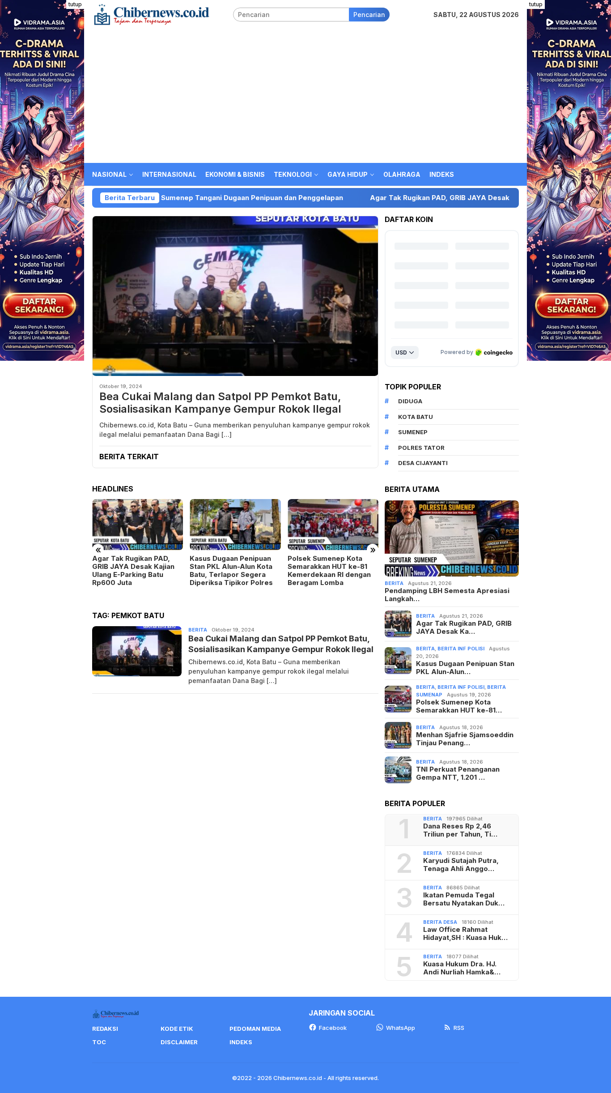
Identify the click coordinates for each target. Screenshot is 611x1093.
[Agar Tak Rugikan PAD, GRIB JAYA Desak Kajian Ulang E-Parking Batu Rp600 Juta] (137, 524)
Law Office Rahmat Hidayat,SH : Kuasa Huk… (465, 934)
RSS (459, 1027)
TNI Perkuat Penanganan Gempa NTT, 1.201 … (458, 773)
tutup (75, 4)
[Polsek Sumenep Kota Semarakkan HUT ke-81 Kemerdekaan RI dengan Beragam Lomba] (333, 524)
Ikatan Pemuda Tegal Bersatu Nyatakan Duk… (464, 899)
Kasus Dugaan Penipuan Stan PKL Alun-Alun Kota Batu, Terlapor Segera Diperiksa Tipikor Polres (231, 571)
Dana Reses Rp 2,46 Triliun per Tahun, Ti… (460, 830)
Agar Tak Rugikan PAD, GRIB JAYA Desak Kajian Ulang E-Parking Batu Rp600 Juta (449, 198)
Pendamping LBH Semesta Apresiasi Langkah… (447, 595)
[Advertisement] (305, 95)
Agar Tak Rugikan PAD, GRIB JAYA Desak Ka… (464, 627)
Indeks (240, 1042)
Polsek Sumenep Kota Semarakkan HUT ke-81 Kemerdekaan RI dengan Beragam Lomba (329, 571)
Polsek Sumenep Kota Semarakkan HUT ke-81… (459, 706)
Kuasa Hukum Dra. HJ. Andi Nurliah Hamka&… (462, 968)
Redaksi (105, 1028)
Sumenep (413, 431)
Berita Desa (440, 922)
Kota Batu (415, 416)
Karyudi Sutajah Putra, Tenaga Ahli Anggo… (461, 865)
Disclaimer (179, 1042)
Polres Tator (421, 447)
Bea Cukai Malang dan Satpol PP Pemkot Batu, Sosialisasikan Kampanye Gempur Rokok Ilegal (220, 403)
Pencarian (369, 14)
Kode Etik (177, 1028)
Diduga (410, 401)
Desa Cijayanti (423, 462)
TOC (99, 1042)
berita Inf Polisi (460, 648)
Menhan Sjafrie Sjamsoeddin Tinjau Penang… (464, 739)
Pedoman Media (255, 1028)
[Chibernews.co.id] (151, 13)
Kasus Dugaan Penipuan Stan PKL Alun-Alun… (465, 668)
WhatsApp (400, 1027)
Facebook (333, 1027)
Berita (197, 630)
